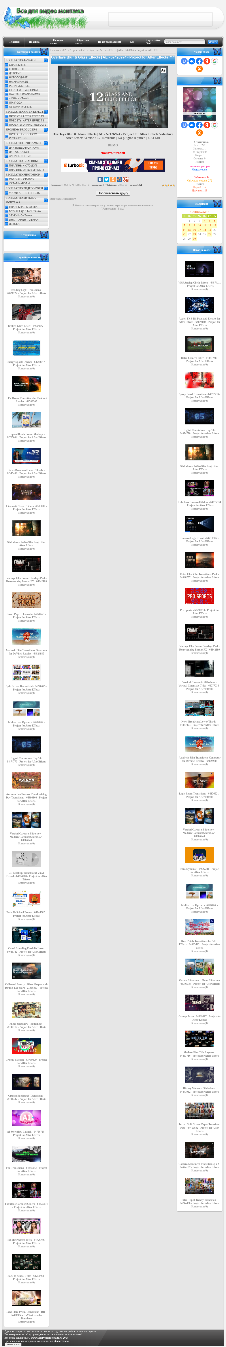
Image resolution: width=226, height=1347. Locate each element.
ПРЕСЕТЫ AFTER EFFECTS (26, 120)
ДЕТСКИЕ (15, 73)
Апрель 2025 (199, 211)
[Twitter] (106, 179)
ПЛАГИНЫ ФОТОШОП (23, 165)
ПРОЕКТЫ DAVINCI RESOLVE (27, 124)
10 (199, 225)
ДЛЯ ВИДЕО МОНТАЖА (24, 147)
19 (209, 229)
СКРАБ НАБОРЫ (19, 183)
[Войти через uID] (184, 61)
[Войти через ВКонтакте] (191, 61)
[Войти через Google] (214, 61)
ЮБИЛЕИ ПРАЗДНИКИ (23, 90)
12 (209, 225)
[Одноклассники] (113, 179)
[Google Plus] (125, 179)
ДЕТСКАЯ (15, 223)
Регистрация (109, 208)
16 (194, 229)
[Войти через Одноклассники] (199, 69)
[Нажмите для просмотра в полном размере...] (113, 126)
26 (209, 234)
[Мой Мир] (119, 179)
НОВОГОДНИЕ (18, 77)
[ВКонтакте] (100, 179)
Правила (34, 41)
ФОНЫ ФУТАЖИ (19, 98)
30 (194, 238)
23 (194, 234)
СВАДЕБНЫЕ (17, 64)
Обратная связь (82, 42)
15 (189, 229)
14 (184, 229)
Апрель (74, 50)
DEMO (113, 145)
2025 (64, 50)
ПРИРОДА (15, 102)
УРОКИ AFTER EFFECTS (24, 193)
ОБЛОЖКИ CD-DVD (21, 179)
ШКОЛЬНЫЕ (17, 69)
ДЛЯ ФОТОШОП (19, 151)
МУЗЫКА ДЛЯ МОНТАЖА (25, 211)
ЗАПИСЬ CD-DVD (20, 156)
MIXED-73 (122, 185)
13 (214, 225)
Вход (121, 208)
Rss (132, 41)
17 (199, 229)
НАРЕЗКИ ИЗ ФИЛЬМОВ (24, 94)
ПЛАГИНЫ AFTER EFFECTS (26, 169)
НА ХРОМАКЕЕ (18, 81)
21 (184, 234)
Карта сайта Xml (153, 42)
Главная (14, 41)
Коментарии (26, 296)
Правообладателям (109, 41)
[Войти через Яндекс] (206, 61)
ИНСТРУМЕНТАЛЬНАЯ (24, 219)
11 (204, 225)
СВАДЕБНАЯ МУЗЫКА (23, 207)
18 (204, 229)
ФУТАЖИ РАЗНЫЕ (20, 106)
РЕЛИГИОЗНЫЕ (19, 85)
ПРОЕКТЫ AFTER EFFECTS (26, 116)
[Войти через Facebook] (199, 61)
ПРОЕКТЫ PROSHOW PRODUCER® (23, 136)
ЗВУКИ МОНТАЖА (20, 215)
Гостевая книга (57, 42)
